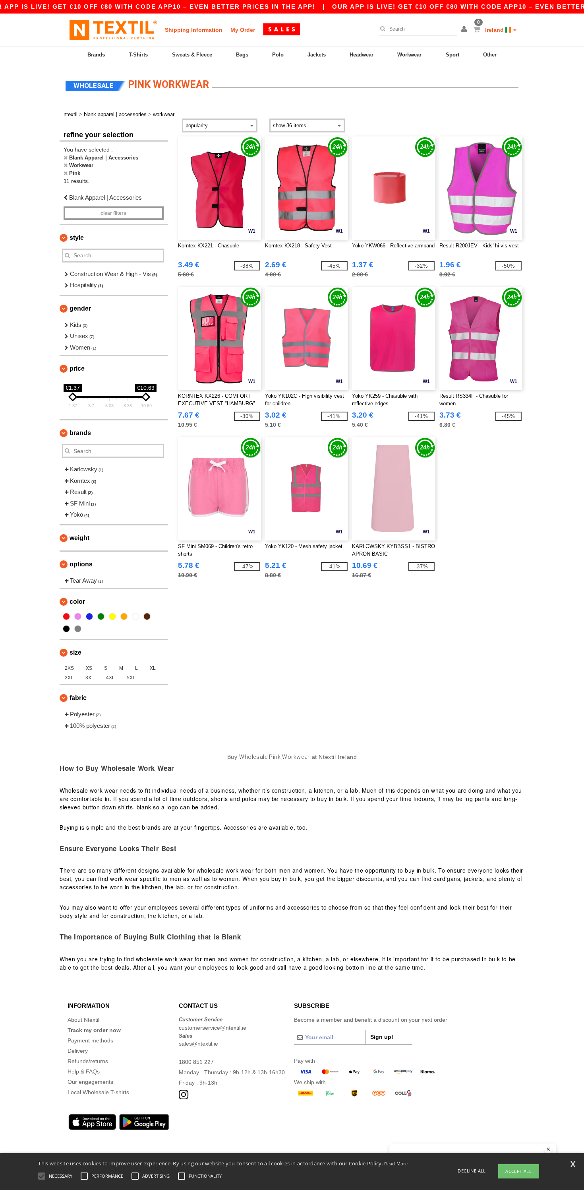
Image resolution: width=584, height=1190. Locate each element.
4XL (110, 678)
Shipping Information (193, 30)
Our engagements (90, 1082)
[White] (135, 616)
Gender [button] (80, 308)
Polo (278, 55)
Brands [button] (80, 433)
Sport (452, 55)
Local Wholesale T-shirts (98, 1092)
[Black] (66, 628)
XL (153, 668)
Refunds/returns (88, 1061)
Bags (242, 55)
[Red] (66, 616)
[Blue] (89, 616)
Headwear (361, 55)
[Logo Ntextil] (113, 30)
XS (89, 668)
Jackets (316, 55)
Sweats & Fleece (192, 55)
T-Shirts (138, 55)
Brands (96, 55)
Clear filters (113, 213)
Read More (396, 1164)
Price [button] (77, 368)
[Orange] (124, 616)
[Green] (100, 616)
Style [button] (77, 237)
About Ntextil (83, 1020)
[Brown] (147, 616)
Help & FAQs (84, 1071)
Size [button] (75, 652)
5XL (131, 678)
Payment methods (90, 1040)
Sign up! (381, 1037)
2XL (69, 678)
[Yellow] (112, 616)
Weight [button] (79, 538)
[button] (465, 30)
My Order (242, 30)
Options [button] (81, 564)
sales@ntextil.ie (198, 1043)
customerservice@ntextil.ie (212, 1028)
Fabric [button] (78, 697)
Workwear (409, 55)
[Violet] (77, 616)
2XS (69, 668)
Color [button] (77, 601)
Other (490, 55)
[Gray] (77, 628)
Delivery (78, 1051)
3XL (89, 678)
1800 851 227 (196, 1062)
